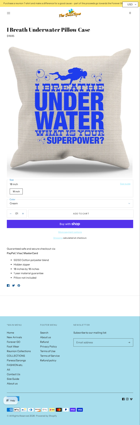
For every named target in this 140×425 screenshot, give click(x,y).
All (8, 369)
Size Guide (13, 378)
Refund (44, 341)
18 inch (16, 191)
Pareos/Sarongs (16, 360)
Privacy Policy (48, 346)
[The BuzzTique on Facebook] (123, 399)
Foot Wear (13, 346)
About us (12, 383)
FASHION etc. (15, 365)
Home (10, 332)
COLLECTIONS (16, 355)
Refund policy (48, 360)
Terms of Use (47, 351)
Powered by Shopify (46, 415)
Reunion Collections (19, 351)
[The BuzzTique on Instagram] (127, 399)
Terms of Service (50, 355)
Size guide (125, 183)
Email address (84, 338)
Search (44, 332)
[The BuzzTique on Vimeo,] (131, 399)
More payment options (70, 232)
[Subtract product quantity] (23, 214)
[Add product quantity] (10, 214)
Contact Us (13, 374)
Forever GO (13, 341)
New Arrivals (14, 337)
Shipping (57, 237)
